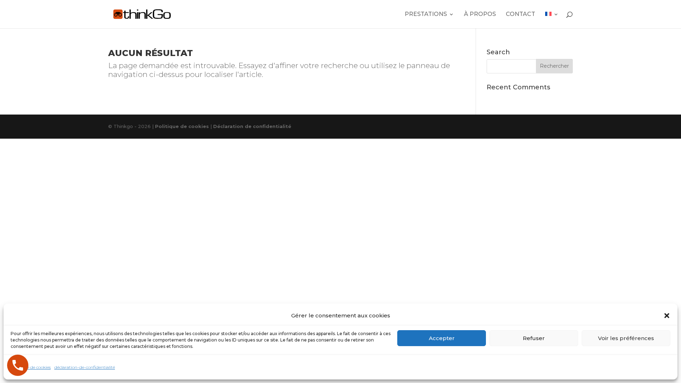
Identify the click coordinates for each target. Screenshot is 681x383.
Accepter (442, 338)
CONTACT (520, 14)
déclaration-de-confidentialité (84, 367)
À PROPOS (480, 14)
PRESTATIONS (426, 14)
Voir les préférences (626, 338)
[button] (666, 315)
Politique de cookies (31, 367)
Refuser (534, 338)
